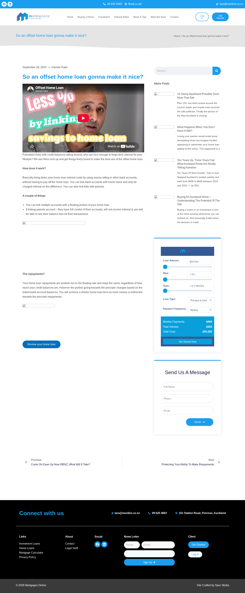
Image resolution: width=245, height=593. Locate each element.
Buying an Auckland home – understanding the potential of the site (198, 200)
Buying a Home (86, 17)
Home (70, 17)
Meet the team (158, 17)
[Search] (216, 71)
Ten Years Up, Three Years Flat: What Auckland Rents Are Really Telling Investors (196, 164)
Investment (104, 17)
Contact (174, 17)
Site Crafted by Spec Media (213, 585)
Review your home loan (42, 344)
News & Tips (139, 17)
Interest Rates (121, 17)
